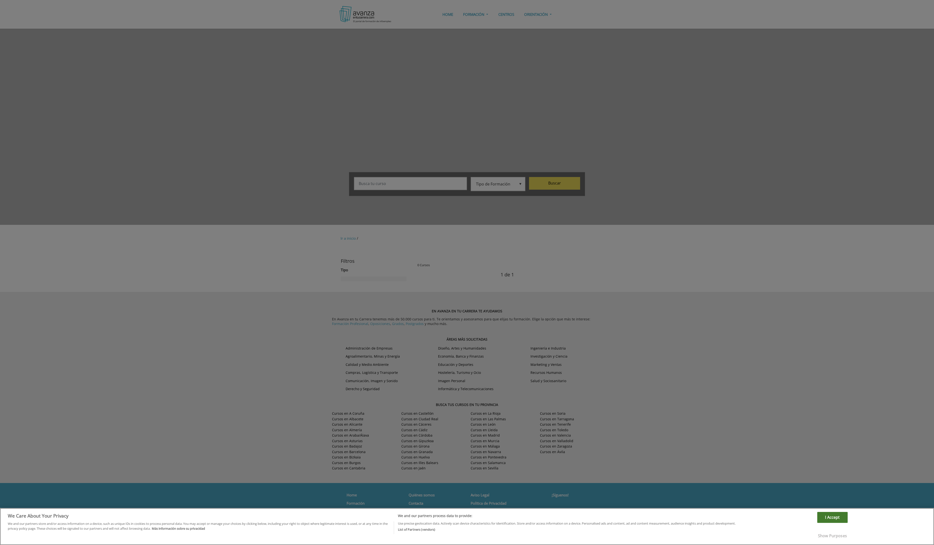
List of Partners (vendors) (416, 529)
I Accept (832, 517)
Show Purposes (832, 535)
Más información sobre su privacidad (178, 528)
